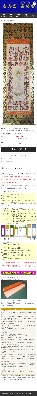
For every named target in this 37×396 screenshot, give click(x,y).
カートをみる (29, 4)
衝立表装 (16, 379)
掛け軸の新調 (11, 20)
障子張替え (22, 379)
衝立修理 (24, 377)
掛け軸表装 (30, 377)
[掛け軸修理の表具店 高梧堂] (1, 10)
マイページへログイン (21, 4)
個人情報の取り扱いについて (7, 393)
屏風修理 (18, 377)
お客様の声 (26, 16)
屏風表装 (11, 379)
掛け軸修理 (3, 377)
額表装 (5, 379)
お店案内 (29, 393)
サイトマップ (33, 16)
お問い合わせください (11, 305)
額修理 (13, 377)
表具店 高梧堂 (4, 16)
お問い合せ (18, 16)
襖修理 (9, 377)
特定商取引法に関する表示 (20, 393)
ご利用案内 (11, 16)
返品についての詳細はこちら (8, 158)
